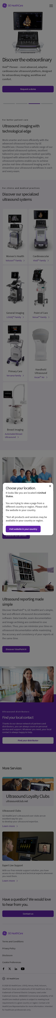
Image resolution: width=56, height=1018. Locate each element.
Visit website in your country (23, 528)
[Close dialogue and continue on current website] (50, 486)
